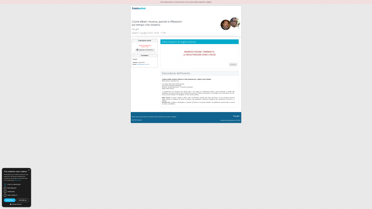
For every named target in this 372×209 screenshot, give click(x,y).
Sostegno (173, 116)
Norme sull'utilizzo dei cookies (162, 116)
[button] (16, 204)
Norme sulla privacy (137, 116)
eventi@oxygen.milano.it (142, 64)
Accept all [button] (9, 200)
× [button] (29, 170)
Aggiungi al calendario (146, 49)
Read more (18, 180)
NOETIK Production (137, 120)
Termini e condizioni (148, 116)
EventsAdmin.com (231, 120)
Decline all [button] (23, 200)
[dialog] (16, 187)
